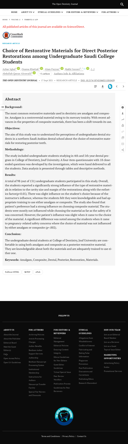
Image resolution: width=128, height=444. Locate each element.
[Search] (122, 4)
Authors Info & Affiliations (69, 73)
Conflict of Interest (87, 345)
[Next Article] (123, 86)
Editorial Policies (61, 345)
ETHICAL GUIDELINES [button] (49, 12)
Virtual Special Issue (62, 372)
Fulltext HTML (12, 272)
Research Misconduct (88, 383)
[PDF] (110, 86)
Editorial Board (10, 343)
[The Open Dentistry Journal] (64, 416)
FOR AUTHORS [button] (109, 12)
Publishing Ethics (86, 379)
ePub (38, 272)
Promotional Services (113, 371)
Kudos (106, 367)
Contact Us (81, 436)
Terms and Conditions (50, 436)
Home (14, 12)
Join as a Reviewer (111, 342)
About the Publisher (12, 338)
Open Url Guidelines (12, 362)
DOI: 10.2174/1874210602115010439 (98, 80)
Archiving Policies (36, 334)
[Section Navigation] (2, 107)
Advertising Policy (111, 363)
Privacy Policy (68, 436)
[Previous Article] (117, 86)
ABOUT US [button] (26, 12)
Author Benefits (35, 346)
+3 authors (45, 74)
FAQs (6, 354)
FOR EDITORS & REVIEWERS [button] (81, 12)
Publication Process (62, 384)
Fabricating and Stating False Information (85, 353)
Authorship (33, 358)
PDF (28, 272)
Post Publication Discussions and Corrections (86, 371)
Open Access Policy (12, 358)
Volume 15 (16, 20)
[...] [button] (92, 69)
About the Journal (11, 334)
